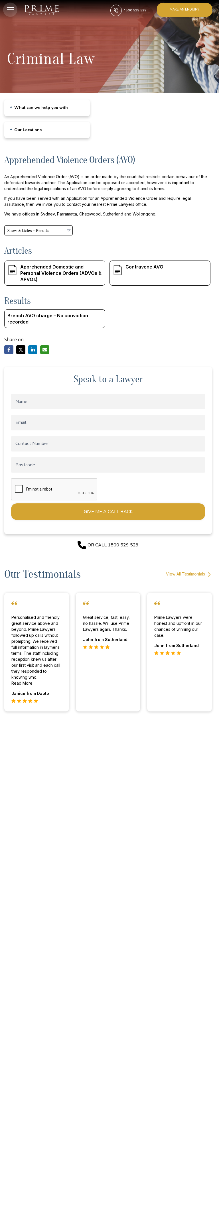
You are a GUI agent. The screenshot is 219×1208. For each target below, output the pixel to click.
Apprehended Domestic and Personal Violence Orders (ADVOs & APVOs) (61, 273)
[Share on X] (20, 349)
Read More (22, 683)
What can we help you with (41, 107)
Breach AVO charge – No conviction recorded (47, 319)
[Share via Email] (44, 349)
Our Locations (28, 130)
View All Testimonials (186, 574)
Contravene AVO (144, 267)
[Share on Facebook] (8, 349)
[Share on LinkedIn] (32, 349)
